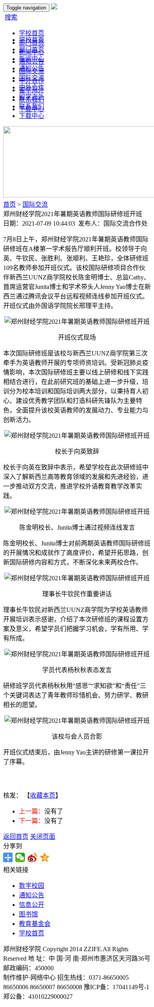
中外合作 (31, 87)
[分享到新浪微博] (33, 857)
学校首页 (31, 39)
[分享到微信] (20, 857)
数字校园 (31, 885)
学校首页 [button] (31, 33)
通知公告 (31, 68)
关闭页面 (42, 836)
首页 (9, 204)
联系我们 (31, 106)
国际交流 (31, 77)
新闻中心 (31, 58)
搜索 (11, 17)
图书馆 (28, 914)
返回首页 (15, 836)
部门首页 (31, 49)
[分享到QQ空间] (45, 857)
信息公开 (31, 904)
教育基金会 (35, 923)
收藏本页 (42, 795)
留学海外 (31, 96)
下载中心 (31, 115)
